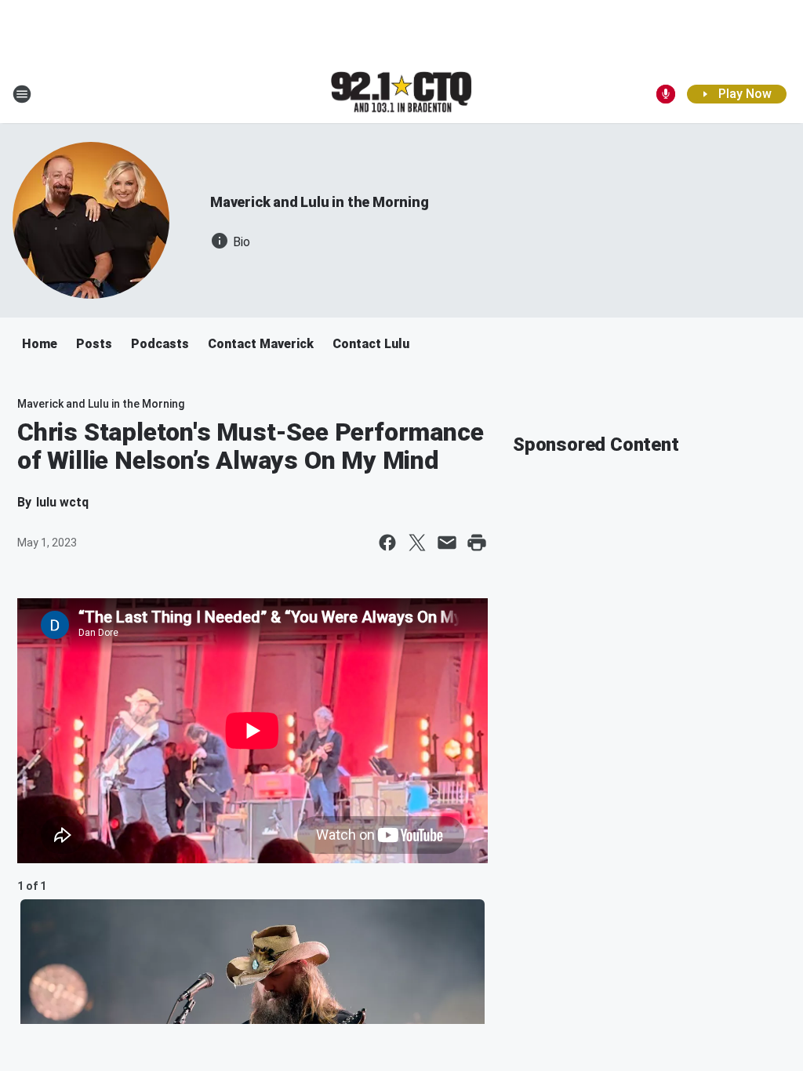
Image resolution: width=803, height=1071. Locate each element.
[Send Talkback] (665, 94)
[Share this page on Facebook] (387, 543)
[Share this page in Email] (447, 543)
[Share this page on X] (417, 543)
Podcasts (160, 343)
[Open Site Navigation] (22, 94)
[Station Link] (401, 93)
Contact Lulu (370, 343)
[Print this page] (477, 543)
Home (39, 343)
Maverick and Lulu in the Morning (319, 202)
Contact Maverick (261, 343)
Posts (94, 343)
